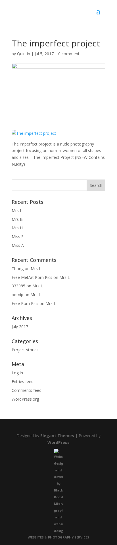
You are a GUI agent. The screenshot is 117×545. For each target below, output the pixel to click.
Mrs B (17, 219)
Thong (18, 268)
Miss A (18, 245)
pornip (17, 294)
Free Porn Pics (25, 303)
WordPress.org (25, 399)
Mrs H (17, 227)
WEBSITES (36, 537)
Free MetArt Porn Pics (32, 277)
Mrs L (17, 210)
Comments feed (26, 390)
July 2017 (20, 326)
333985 (18, 285)
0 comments (70, 53)
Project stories (25, 349)
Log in (17, 372)
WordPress (58, 442)
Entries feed (23, 381)
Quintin (23, 53)
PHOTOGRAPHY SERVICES (68, 537)
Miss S (18, 236)
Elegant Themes (57, 435)
